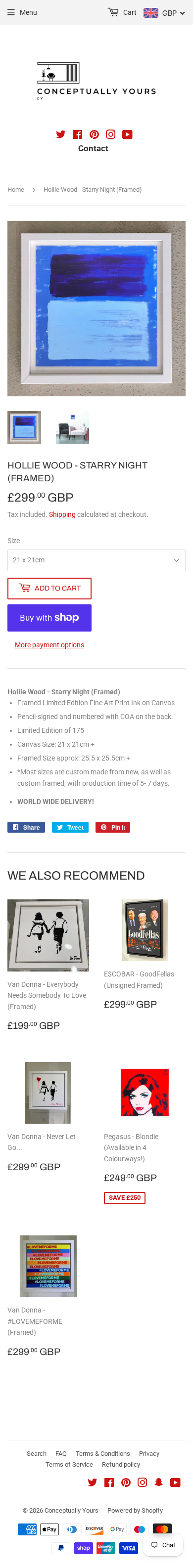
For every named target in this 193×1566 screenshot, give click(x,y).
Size (13, 541)
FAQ (61, 1453)
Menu (28, 12)
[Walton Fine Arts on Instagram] (111, 136)
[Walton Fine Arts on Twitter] (61, 136)
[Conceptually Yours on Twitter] (92, 1484)
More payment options (49, 645)
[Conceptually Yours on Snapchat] (159, 1484)
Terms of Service (69, 1464)
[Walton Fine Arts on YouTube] (127, 136)
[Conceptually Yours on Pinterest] (126, 1484)
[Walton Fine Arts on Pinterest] (94, 136)
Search (37, 1453)
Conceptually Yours (71, 1510)
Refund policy (121, 1464)
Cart (129, 12)
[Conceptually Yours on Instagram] (142, 1484)
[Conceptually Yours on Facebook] (109, 1484)
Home (15, 189)
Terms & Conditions (103, 1453)
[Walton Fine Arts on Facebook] (77, 136)
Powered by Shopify (135, 1510)
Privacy (149, 1453)
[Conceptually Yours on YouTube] (175, 1484)
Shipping (62, 514)
